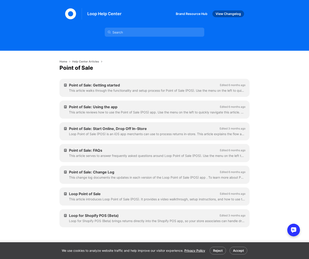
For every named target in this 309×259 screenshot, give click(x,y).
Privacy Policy (194, 250)
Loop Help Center (104, 13)
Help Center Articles (85, 61)
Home (63, 61)
